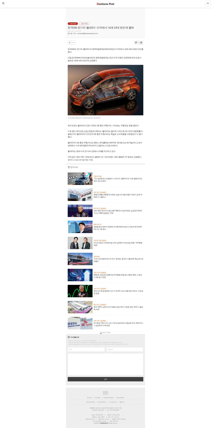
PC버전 (105, 392)
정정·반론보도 (102, 402)
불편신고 (122, 402)
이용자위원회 (120, 397)
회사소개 (89, 397)
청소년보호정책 (90, 402)
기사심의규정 (113, 402)
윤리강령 (97, 397)
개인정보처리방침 (108, 397)
